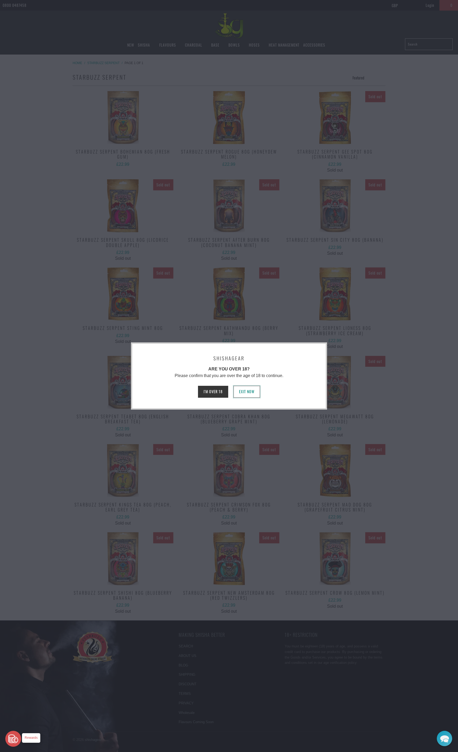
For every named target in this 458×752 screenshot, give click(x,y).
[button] (444, 738)
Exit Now (246, 391)
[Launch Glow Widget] (13, 739)
